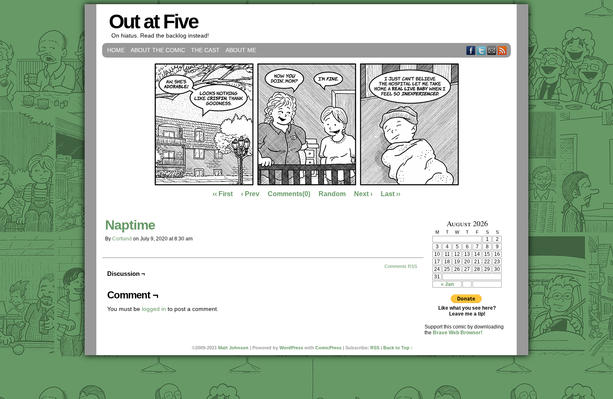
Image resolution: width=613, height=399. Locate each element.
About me (241, 50)
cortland (122, 239)
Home (116, 50)
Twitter (481, 50)
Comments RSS (400, 266)
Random (332, 193)
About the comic (158, 50)
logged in (154, 309)
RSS (502, 50)
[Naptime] (307, 183)
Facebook (471, 50)
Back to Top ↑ (398, 347)
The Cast (205, 50)
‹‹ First (223, 193)
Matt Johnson (233, 347)
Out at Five (153, 21)
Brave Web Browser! (457, 333)
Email (492, 50)
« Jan (447, 284)
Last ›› (390, 193)
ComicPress (328, 347)
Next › (363, 193)
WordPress (291, 347)
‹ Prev (250, 193)
